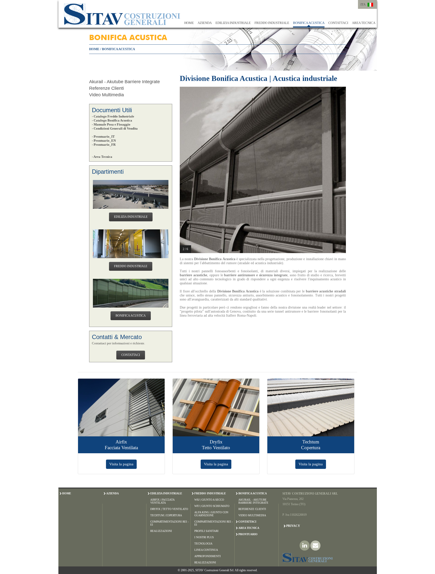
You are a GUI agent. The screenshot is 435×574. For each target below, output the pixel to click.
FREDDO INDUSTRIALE (272, 23)
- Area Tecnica (102, 157)
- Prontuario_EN (104, 140)
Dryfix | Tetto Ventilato (169, 508)
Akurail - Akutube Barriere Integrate (124, 81)
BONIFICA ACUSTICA (308, 23)
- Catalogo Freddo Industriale (113, 116)
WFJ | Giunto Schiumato (211, 505)
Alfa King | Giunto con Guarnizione (211, 514)
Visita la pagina (121, 464)
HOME (189, 23)
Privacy (293, 526)
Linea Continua (206, 549)
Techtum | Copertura (166, 515)
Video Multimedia (106, 94)
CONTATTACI (338, 23)
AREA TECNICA (363, 23)
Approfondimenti (207, 556)
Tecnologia (203, 543)
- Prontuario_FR (104, 144)
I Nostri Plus (204, 537)
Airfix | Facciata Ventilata (162, 501)
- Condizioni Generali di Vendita (115, 128)
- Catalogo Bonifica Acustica (112, 120)
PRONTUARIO (248, 534)
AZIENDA (205, 23)
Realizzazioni (161, 530)
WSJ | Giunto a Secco (209, 499)
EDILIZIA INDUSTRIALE (233, 23)
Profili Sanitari (206, 530)
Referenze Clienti (106, 88)
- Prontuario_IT (103, 136)
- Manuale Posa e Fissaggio (111, 124)
